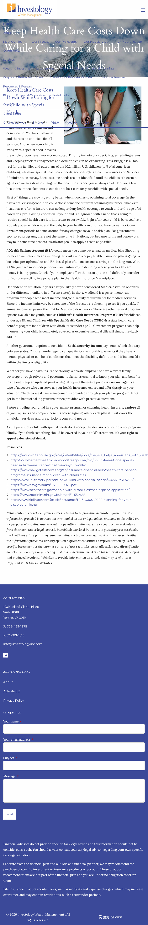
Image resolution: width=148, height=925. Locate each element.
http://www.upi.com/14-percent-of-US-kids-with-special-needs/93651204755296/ (71, 480)
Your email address (32, 739)
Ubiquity (102, 122)
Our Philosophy (66, 41)
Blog (6, 95)
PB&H (55, 122)
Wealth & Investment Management (28, 68)
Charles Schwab (14, 122)
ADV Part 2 (11, 691)
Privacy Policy (13, 700)
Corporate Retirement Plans (23, 77)
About (7, 33)
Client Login (12, 113)
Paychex (71, 122)
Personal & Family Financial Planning (87, 68)
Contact (8, 104)
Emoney (39, 122)
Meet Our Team (14, 41)
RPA (118, 122)
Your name (26, 721)
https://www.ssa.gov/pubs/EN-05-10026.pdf (43, 485)
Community (11, 50)
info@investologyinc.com (22, 644)
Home (7, 23)
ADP (87, 122)
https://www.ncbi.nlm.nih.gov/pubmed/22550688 (48, 495)
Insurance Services (112, 77)
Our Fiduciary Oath (97, 41)
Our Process (40, 41)
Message (25, 776)
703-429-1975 (17, 626)
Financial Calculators (31, 95)
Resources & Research (18, 86)
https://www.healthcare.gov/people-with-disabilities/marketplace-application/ (70, 490)
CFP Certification (130, 41)
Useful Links (60, 95)
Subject (24, 758)
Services (9, 59)
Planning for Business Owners (71, 77)
